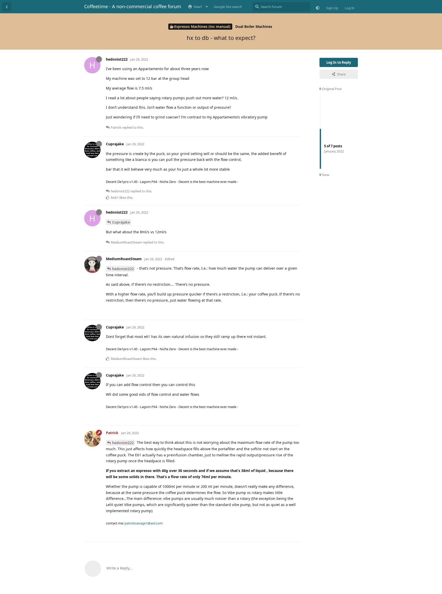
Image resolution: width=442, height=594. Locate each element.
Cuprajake (121, 222)
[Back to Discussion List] (6, 6)
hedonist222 (123, 268)
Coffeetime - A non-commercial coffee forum (132, 6)
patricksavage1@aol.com (144, 523)
